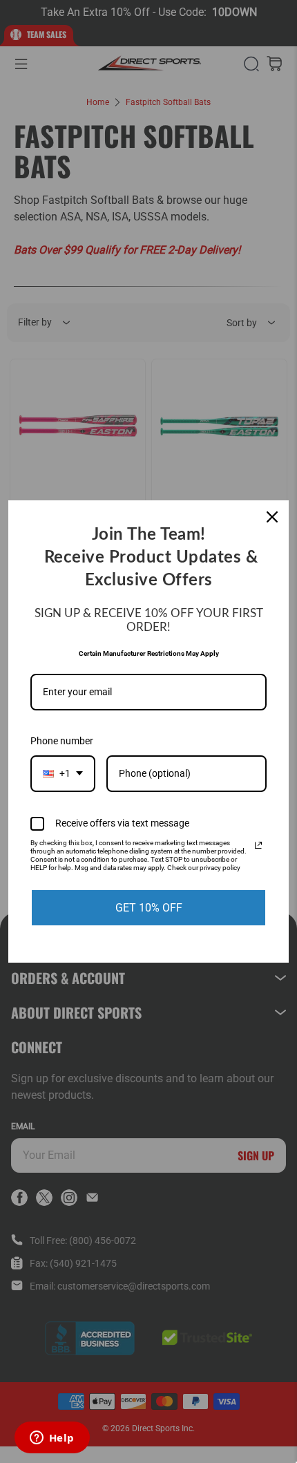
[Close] (272, 517)
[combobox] (62, 773)
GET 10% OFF (148, 907)
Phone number (61, 740)
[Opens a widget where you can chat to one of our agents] (52, 1439)
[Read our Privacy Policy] (258, 845)
